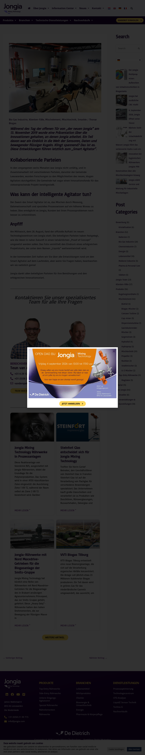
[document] (72, 377)
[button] (114, 351)
